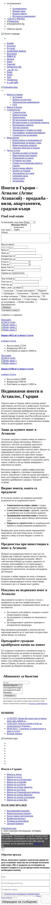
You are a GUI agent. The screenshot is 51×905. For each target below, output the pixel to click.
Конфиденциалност (16, 818)
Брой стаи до (7, 270)
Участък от (6, 281)
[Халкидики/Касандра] (13, 688)
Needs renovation (26, 302)
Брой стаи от (7, 267)
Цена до (5, 253)
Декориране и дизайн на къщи (27, 130)
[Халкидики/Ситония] (13, 690)
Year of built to (7, 278)
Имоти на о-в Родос (16, 784)
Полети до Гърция (21, 170)
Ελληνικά (11, 46)
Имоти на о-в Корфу (16, 782)
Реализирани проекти (22, 125)
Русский (11, 48)
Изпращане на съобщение (19, 901)
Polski (9, 72)
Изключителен (8, 304)
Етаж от (5, 262)
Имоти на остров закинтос (19, 787)
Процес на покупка (21, 99)
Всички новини (14, 733)
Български (12, 53)
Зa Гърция (17, 97)
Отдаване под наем (21, 160)
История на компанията (23, 16)
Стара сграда (31, 299)
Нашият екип (18, 11)
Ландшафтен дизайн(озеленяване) (28, 132)
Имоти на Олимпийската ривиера (23, 792)
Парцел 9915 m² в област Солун (17, 335)
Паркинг (42, 290)
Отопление (23, 293)
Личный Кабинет (15, 823)
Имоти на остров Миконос (20, 795)
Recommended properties (18, 811)
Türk (9, 77)
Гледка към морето (26, 290)
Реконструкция (19, 115)
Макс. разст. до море (11, 287)
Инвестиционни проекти (24, 145)
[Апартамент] (20, 227)
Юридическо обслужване (24, 155)
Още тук (38, 843)
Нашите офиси (19, 13)
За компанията (19, 8)
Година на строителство (12, 273)
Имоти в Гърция (15, 94)
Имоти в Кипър (14, 107)
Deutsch (10, 59)
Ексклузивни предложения (20, 816)
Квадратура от (8, 256)
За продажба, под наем (12, 222)
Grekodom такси (20, 176)
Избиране (6, 307)
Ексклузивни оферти (22, 168)
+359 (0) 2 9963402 (16, 18)
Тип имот (5, 230)
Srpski (9, 74)
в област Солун (8, 341)
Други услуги (13, 150)
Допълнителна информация (25, 102)
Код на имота (7, 244)
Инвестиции (13, 137)
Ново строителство (30, 296)
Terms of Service (6, 897)
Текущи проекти (20, 127)
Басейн (35, 293)
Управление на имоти (23, 158)
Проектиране (18, 117)
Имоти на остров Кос (17, 800)
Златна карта (18, 178)
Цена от (5, 250)
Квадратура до (8, 259)
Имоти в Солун (14, 777)
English (10, 43)
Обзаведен (9, 293)
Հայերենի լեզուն (16, 51)
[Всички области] (13, 685)
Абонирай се (9, 695)
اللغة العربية (12, 82)
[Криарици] (13, 692)
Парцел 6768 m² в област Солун (17, 369)
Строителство (13, 110)
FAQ (14, 104)
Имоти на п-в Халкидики (19, 779)
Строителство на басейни (24, 135)
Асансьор (8, 290)
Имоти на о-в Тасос (16, 789)
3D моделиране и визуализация (27, 120)
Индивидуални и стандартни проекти (30, 122)
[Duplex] (20, 230)
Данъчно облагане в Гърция (26, 148)
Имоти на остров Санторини (21, 797)
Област (4, 232)
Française (11, 64)
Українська (12, 79)
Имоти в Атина (14, 774)
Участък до (6, 284)
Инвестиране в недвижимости (27, 140)
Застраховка (18, 181)
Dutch (9, 61)
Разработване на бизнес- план (26, 143)
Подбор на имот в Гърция (24, 153)
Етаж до (5, 264)
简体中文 (11, 56)
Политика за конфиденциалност (38, 703)
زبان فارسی (12, 69)
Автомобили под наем (23, 173)
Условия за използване (18, 821)
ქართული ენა (14, 67)
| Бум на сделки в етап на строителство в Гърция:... (24, 724)
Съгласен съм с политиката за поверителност (22, 894)
